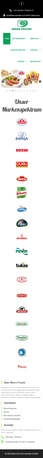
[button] (7, 91)
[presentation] (3, 81)
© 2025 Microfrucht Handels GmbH (21, 453)
